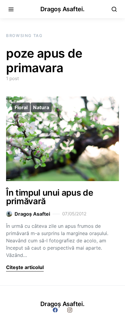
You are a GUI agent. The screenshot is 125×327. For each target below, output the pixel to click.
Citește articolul (25, 267)
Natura (41, 107)
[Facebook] (55, 310)
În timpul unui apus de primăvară (49, 196)
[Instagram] (69, 310)
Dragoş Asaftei (32, 214)
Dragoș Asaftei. (62, 9)
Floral (21, 107)
